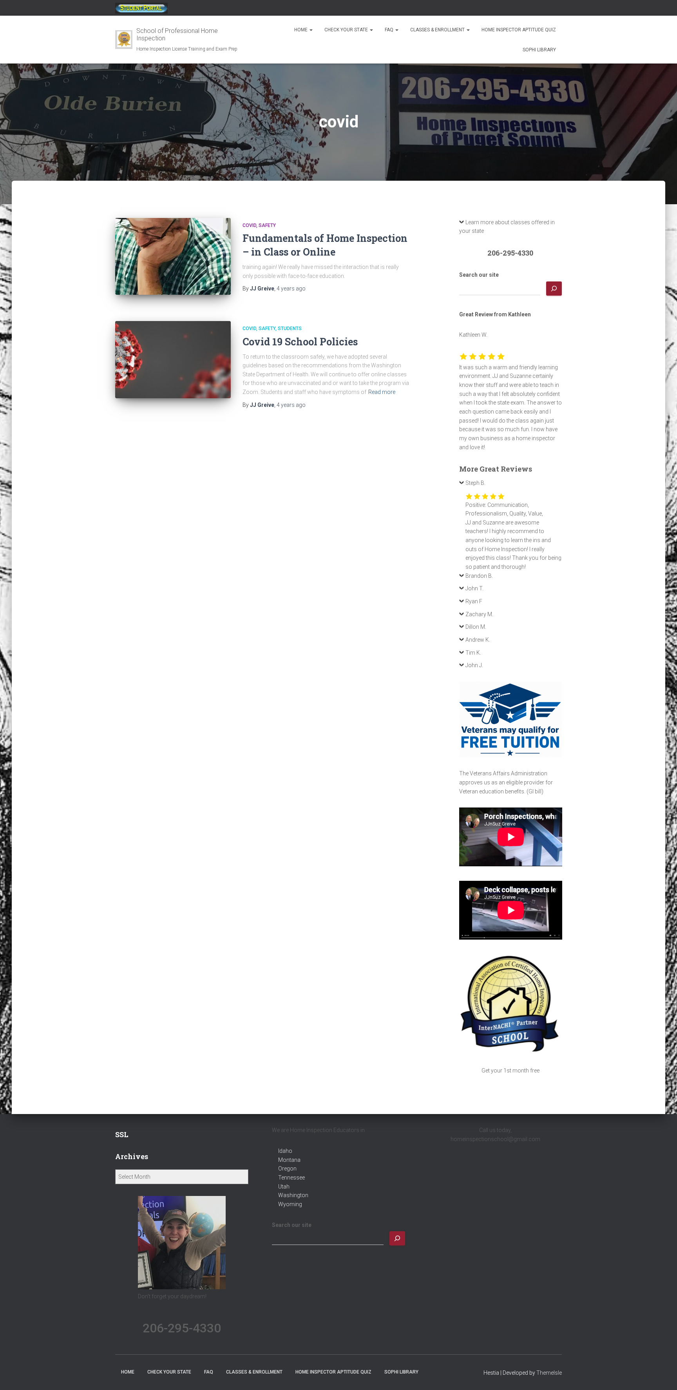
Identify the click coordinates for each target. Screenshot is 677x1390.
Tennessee (291, 1177)
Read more (381, 392)
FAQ (390, 30)
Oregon (287, 1168)
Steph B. (475, 483)
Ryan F (473, 601)
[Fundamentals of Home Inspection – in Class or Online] (173, 256)
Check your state (346, 30)
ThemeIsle (549, 1373)
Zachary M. (479, 614)
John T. (474, 588)
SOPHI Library (539, 50)
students (290, 328)
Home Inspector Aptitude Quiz (519, 30)
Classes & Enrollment (438, 30)
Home (301, 30)
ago (291, 288)
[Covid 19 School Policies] (173, 359)
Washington (293, 1195)
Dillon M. (475, 627)
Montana (289, 1160)
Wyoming (290, 1204)
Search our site (479, 275)
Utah (284, 1186)
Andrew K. (477, 640)
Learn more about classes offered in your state (507, 226)
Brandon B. (479, 576)
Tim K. (473, 653)
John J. (474, 665)
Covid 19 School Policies (300, 341)
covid (249, 225)
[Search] (554, 288)
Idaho (285, 1151)
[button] (311, 30)
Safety (267, 225)
